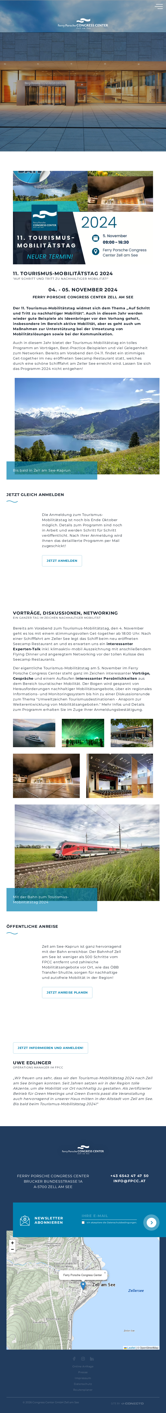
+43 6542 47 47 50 (129, 1176)
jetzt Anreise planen (67, 992)
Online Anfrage (82, 1366)
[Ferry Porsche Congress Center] (83, 23)
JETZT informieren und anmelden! (50, 1048)
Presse (83, 1372)
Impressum (83, 1378)
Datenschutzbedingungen (121, 1222)
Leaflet (131, 1347)
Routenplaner (83, 1389)
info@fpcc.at (129, 1181)
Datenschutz (83, 1384)
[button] (83, 1285)
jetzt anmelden (62, 561)
